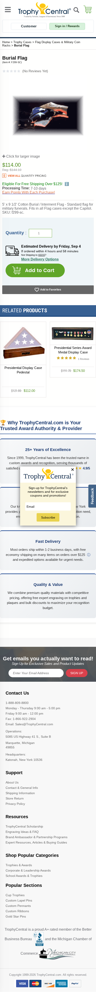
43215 (41, 255)
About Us (12, 782)
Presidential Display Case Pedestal (23, 370)
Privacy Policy (15, 804)
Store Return (15, 798)
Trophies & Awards (19, 865)
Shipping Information (20, 793)
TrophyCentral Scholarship (24, 826)
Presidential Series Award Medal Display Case (73, 350)
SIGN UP (76, 673)
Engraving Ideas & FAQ (22, 832)
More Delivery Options (40, 259)
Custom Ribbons (17, 911)
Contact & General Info (22, 788)
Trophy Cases (22, 42)
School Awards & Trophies (24, 876)
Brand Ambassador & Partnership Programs (36, 837)
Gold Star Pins (16, 916)
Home (6, 42)
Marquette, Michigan (20, 743)
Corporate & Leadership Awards (28, 870)
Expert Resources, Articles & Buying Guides (36, 842)
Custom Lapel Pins (19, 900)
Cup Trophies (15, 895)
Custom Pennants (18, 906)
